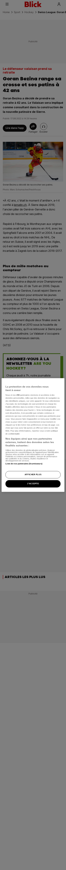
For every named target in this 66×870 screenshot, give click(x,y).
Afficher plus (33, 475)
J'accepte (33, 484)
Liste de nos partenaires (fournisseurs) (23, 464)
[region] (33, 435)
